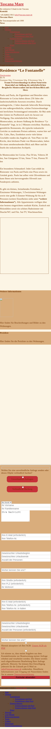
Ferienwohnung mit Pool (24, 41)
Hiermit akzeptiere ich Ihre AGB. (24, 646)
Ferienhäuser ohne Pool (24, 36)
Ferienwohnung (16, 39)
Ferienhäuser (15, 32)
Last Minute (9, 50)
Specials (8, 47)
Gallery (8, 56)
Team (7, 54)
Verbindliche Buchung (22, 489)
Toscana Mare (12, 4)
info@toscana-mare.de (23, 15)
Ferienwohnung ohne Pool (25, 43)
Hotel (12, 45)
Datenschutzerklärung (13, 61)
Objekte (8, 30)
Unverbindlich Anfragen (22, 479)
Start (7, 27)
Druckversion (5, 75)
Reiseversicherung (12, 52)
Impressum (9, 59)
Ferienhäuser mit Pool (23, 34)
